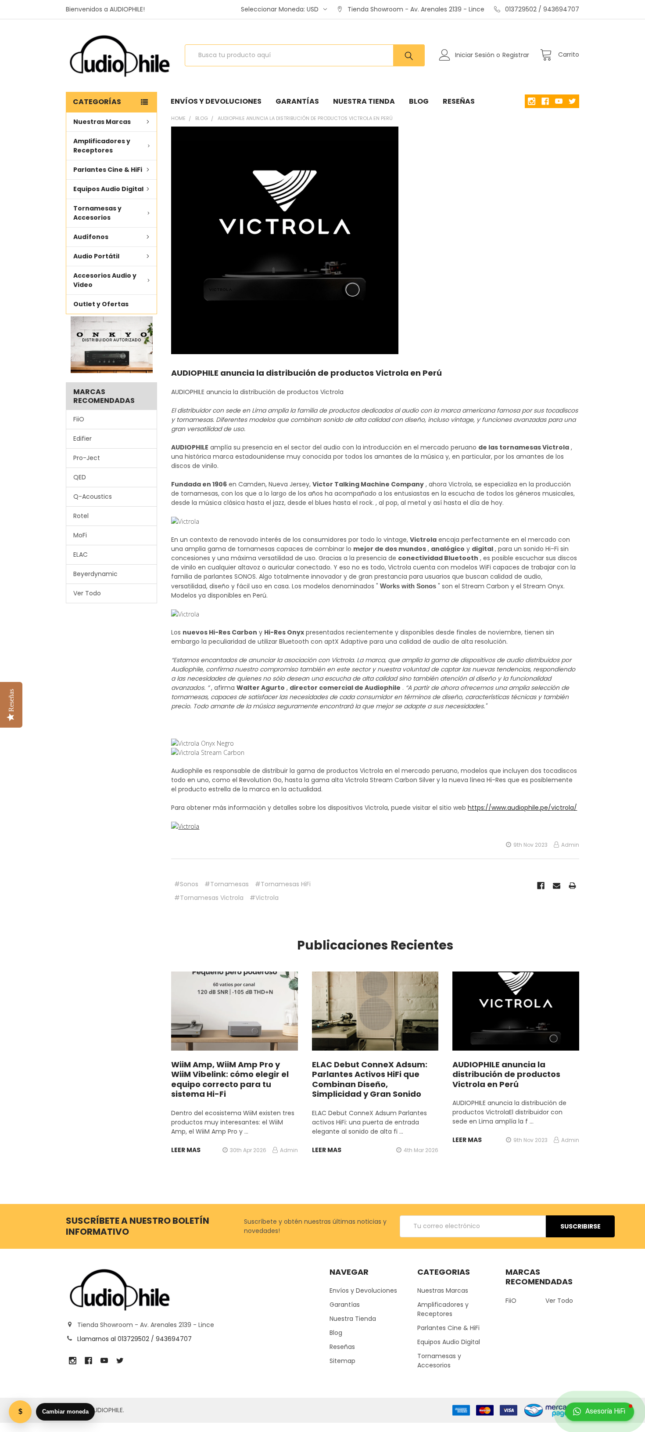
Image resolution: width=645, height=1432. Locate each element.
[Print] (572, 885)
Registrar (515, 55)
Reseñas (459, 101)
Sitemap (342, 1360)
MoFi (80, 535)
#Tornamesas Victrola (209, 897)
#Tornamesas (226, 884)
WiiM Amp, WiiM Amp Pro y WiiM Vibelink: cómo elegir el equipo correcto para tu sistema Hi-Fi (230, 1079)
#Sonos (186, 884)
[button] (111, 344)
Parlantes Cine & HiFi (107, 169)
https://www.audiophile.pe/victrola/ (522, 807)
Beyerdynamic (95, 573)
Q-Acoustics (92, 496)
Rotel (81, 515)
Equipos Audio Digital (108, 189)
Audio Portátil (96, 256)
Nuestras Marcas (102, 121)
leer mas (186, 1150)
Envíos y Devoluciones (216, 101)
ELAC (80, 554)
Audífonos (90, 236)
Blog (419, 101)
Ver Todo (87, 593)
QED (79, 477)
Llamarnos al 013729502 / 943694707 (134, 1338)
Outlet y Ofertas (101, 304)
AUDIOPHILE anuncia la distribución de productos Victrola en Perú (306, 372)
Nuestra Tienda (364, 101)
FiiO (78, 419)
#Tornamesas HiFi (283, 884)
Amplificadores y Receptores (101, 146)
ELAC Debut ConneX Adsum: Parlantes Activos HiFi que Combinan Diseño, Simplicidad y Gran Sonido (369, 1079)
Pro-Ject (86, 457)
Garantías (297, 101)
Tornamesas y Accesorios (97, 213)
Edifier (82, 438)
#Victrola (264, 897)
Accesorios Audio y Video (104, 280)
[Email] (556, 885)
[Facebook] (541, 885)
